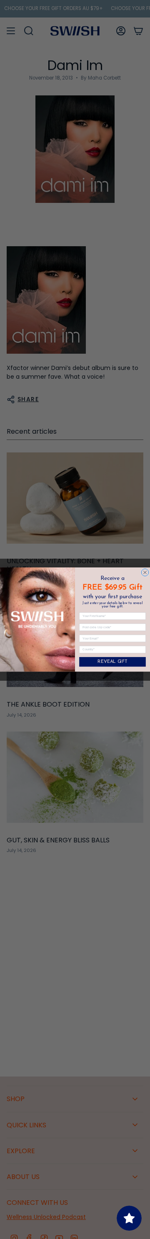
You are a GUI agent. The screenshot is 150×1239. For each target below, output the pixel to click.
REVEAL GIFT (112, 661)
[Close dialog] (145, 572)
